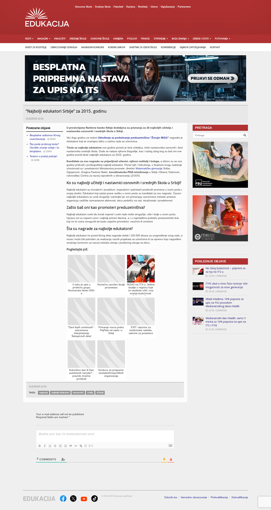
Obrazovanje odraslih (64, 47)
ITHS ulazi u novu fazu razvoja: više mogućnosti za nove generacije (227, 285)
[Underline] (50, 446)
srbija (90, 392)
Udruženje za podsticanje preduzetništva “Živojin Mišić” (133, 137)
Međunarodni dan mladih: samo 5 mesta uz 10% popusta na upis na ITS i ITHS (226, 321)
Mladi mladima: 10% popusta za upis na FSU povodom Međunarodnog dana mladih (225, 302)
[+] (91, 445)
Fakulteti (118, 6)
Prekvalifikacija (219, 497)
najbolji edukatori (60, 392)
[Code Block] (75, 446)
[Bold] (39, 446)
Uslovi (154, 6)
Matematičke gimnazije (149, 168)
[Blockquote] (70, 446)
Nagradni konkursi (92, 47)
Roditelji (143, 6)
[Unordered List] (65, 446)
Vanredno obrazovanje (194, 497)
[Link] (81, 446)
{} (85, 445)
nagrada (43, 392)
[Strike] (55, 446)
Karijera (130, 6)
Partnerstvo (184, 6)
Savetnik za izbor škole (143, 47)
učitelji (100, 392)
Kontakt (215, 47)
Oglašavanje (168, 6)
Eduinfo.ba (170, 497)
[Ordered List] (60, 446)
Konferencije (168, 47)
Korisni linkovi (116, 47)
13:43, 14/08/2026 (216, 291)
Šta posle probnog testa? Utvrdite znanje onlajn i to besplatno (44, 148)
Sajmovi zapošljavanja (193, 47)
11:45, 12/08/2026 (216, 329)
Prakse (145, 38)
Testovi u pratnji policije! (43, 156)
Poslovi (132, 38)
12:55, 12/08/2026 (216, 310)
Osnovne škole (83, 6)
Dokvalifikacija (240, 497)
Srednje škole (103, 6)
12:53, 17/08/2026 (216, 276)
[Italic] (44, 446)
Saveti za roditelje (35, 47)
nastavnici (78, 392)
